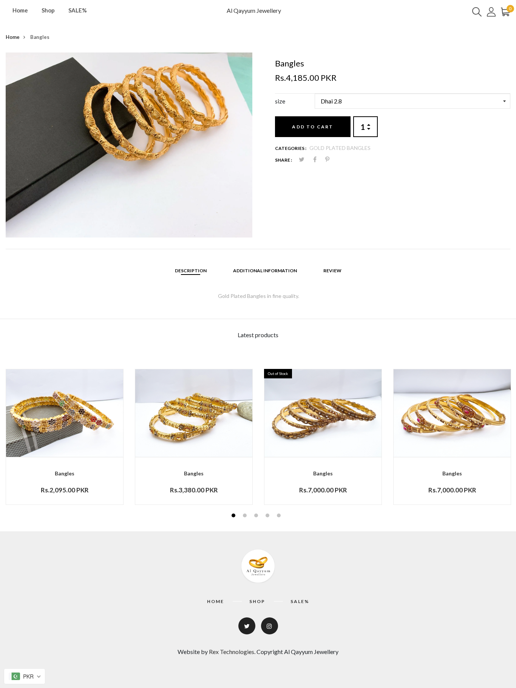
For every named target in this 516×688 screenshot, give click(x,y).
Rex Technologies (231, 651)
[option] (129, 145)
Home (20, 10)
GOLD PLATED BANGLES (340, 148)
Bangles (64, 473)
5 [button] (280, 516)
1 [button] (234, 516)
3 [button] (257, 516)
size (280, 101)
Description (191, 270)
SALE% (77, 10)
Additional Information (265, 270)
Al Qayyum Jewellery (254, 10)
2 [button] (246, 516)
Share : (283, 160)
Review (332, 270)
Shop (48, 10)
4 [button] (268, 516)
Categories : (290, 148)
